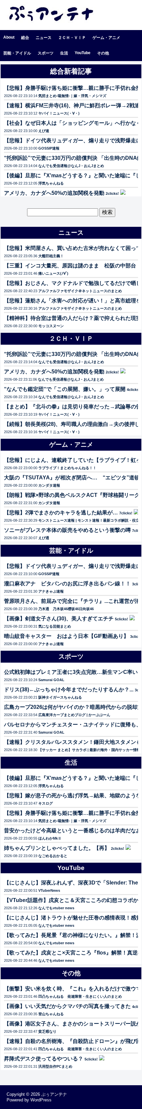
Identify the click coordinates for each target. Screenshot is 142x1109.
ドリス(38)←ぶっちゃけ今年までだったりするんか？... (68, 689)
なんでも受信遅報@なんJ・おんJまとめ (71, 166)
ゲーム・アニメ (106, 37)
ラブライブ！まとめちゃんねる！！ (67, 468)
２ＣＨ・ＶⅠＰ (72, 37)
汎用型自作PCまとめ (55, 1066)
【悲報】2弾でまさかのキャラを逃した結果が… (61, 512)
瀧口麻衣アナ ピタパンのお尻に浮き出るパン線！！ (67, 583)
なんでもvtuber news (56, 908)
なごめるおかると (52, 856)
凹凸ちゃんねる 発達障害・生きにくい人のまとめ (80, 996)
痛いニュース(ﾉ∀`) (53, 273)
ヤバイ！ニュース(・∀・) (59, 113)
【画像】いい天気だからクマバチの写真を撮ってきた (67, 1006)
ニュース (44, 37)
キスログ (45, 803)
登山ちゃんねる (51, 1014)
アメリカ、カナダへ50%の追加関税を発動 (54, 193)
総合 (25, 37)
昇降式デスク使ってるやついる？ (43, 1058)
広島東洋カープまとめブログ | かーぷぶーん (74, 715)
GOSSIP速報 (48, 148)
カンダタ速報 (49, 485)
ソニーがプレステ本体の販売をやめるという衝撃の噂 (67, 530)
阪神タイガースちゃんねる (60, 697)
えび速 (43, 131)
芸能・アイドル (17, 53)
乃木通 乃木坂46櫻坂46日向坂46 (66, 609)
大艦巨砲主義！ (51, 256)
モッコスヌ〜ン (51, 326)
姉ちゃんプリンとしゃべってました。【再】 (57, 848)
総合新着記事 (71, 71)
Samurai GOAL (51, 680)
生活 (64, 53)
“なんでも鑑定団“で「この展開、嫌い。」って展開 (64, 389)
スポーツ (45, 53)
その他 (103, 53)
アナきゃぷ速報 (51, 591)
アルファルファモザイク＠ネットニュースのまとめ (80, 291)
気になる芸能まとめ (54, 626)
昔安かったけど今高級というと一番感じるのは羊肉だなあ (72, 830)
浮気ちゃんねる (51, 183)
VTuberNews (49, 890)
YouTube (82, 53)
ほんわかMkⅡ (49, 838)
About (9, 37)
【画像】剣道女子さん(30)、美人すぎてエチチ (59, 618)
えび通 (43, 538)
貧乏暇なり (47, 1031)
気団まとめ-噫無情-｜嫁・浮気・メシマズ (72, 96)
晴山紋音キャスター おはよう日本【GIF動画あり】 (66, 636)
